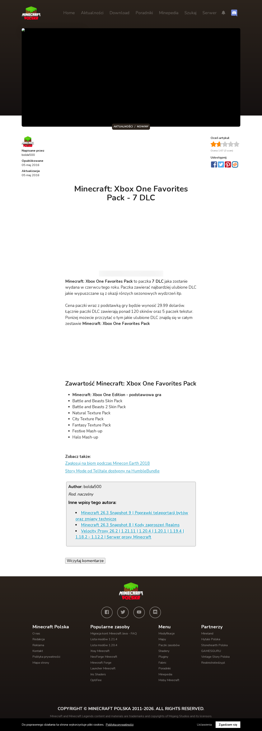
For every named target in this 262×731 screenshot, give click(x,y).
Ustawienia (204, 725)
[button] (223, 13)
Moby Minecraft (168, 680)
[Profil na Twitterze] (123, 612)
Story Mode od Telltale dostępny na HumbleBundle (112, 471)
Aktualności (92, 13)
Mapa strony (40, 663)
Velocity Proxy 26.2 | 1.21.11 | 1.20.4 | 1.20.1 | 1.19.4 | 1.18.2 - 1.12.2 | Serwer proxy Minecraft (129, 534)
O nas (36, 633)
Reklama (38, 645)
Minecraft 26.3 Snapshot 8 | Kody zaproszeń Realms (130, 525)
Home (69, 13)
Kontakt (37, 651)
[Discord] (155, 612)
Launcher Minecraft (102, 668)
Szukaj (190, 13)
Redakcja (38, 639)
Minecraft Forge (100, 663)
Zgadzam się (228, 725)
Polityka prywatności (46, 657)
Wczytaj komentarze (85, 560)
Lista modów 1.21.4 (103, 639)
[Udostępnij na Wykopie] (235, 164)
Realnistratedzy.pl (213, 663)
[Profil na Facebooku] (107, 612)
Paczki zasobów (169, 645)
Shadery (163, 651)
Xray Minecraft (100, 651)
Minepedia (168, 13)
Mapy (162, 639)
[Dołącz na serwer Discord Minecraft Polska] (234, 13)
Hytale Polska (210, 639)
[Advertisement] (131, 158)
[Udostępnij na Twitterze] (221, 165)
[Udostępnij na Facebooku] (214, 165)
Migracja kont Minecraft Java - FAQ (113, 633)
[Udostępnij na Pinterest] (227, 165)
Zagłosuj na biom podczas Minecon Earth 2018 (107, 463)
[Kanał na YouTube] (139, 612)
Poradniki (144, 13)
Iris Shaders (98, 674)
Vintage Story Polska (215, 657)
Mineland (207, 633)
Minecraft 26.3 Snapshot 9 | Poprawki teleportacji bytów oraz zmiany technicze (131, 516)
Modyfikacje (166, 633)
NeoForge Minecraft (103, 657)
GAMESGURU (211, 651)
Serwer (210, 13)
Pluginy (163, 657)
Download (119, 13)
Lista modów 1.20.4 (103, 645)
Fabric (162, 663)
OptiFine (96, 680)
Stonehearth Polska (214, 645)
